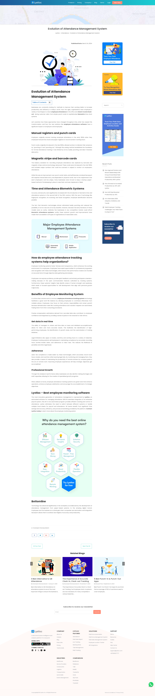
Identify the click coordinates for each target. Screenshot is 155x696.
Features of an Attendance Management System (106, 580)
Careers (59, 637)
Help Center (113, 645)
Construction (60, 667)
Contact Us (113, 648)
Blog (95, 3)
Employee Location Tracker (96, 642)
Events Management (63, 677)
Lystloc (87, 397)
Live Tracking (76, 642)
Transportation (61, 672)
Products (71, 3)
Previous (31, 563)
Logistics (59, 669)
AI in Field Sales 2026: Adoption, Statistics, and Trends (112, 201)
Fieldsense (76, 664)
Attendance (76, 636)
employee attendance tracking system (70, 298)
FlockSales (76, 680)
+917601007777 (114, 653)
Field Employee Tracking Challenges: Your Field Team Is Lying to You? (114, 209)
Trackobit (75, 683)
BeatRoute (76, 661)
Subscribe (108, 238)
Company (88, 3)
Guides (112, 640)
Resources (113, 637)
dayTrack (75, 677)
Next (123, 563)
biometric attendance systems (42, 212)
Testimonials (60, 648)
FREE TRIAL (117, 3)
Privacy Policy (120, 692)
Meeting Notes (77, 645)
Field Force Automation (95, 634)
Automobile (60, 675)
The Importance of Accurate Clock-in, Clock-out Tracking (44, 580)
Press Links (60, 642)
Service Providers (61, 664)
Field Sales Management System (98, 640)
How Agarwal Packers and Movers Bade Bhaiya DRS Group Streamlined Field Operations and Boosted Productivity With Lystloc (113, 174)
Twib (74, 667)
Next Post (86, 546)
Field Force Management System (98, 637)
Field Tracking (76, 650)
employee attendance (59, 112)
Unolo (74, 675)
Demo (102, 3)
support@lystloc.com (116, 651)
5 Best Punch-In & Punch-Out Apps (76, 580)
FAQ (111, 642)
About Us (59, 634)
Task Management (78, 647)
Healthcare (60, 661)
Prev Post (37, 546)
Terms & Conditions (110, 692)
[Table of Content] (49, 102)
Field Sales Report (78, 639)
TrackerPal (76, 672)
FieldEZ (75, 669)
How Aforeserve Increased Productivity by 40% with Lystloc (113, 186)
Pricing (79, 3)
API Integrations (93, 645)
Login (109, 3)
